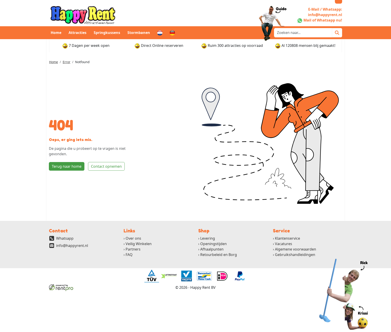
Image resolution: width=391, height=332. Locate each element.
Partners (133, 249)
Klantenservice (287, 238)
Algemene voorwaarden (295, 249)
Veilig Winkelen (139, 243)
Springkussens (107, 32)
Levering (207, 238)
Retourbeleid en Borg (218, 254)
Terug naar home (66, 166)
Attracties (77, 32)
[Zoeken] (337, 32)
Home (56, 32)
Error (66, 62)
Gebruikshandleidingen (295, 254)
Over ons (133, 238)
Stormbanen (138, 32)
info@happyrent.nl (72, 245)
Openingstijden (213, 243)
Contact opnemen (106, 166)
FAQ (129, 254)
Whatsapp (65, 238)
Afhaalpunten (212, 249)
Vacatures (283, 243)
